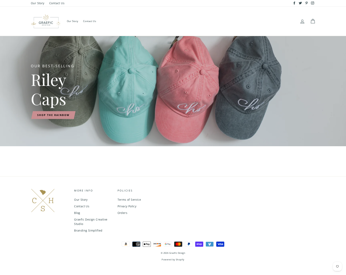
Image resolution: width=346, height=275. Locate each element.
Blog (77, 213)
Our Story (37, 3)
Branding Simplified (88, 230)
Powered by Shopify (173, 259)
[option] (173, 91)
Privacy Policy (127, 206)
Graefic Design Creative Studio (90, 222)
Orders (122, 213)
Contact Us (56, 3)
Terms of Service (129, 199)
